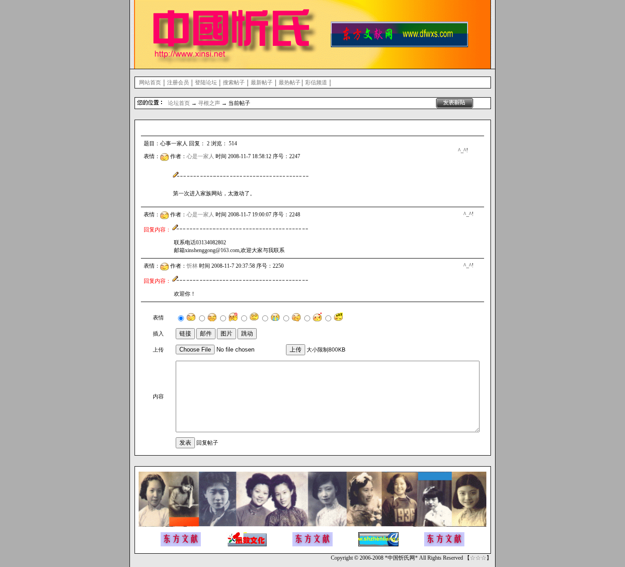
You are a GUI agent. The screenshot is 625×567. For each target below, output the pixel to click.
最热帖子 (290, 82)
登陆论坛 (206, 82)
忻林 (192, 266)
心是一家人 (200, 156)
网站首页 (150, 82)
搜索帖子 (234, 82)
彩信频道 (316, 82)
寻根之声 (209, 103)
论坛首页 (179, 103)
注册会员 (178, 82)
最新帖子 (262, 82)
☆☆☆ (478, 558)
